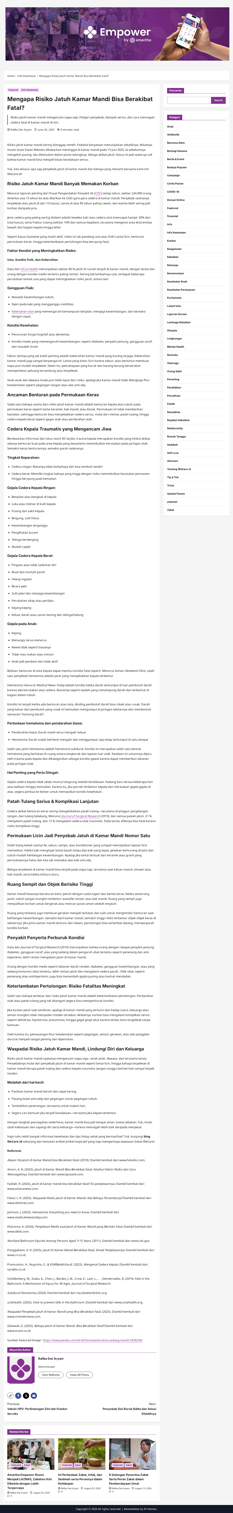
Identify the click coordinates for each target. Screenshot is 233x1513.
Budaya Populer (177, 167)
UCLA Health (29, 269)
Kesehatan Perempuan (181, 289)
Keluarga (172, 265)
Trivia (170, 485)
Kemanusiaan (175, 273)
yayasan (172, 501)
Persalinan (173, 395)
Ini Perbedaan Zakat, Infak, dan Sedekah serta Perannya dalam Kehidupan (80, 1479)
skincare (172, 461)
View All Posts (79, 1375)
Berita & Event (175, 159)
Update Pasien (176, 493)
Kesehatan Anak (177, 281)
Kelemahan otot (23, 311)
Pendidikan (174, 387)
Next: (129, 1409)
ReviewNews (131, 1509)
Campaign (173, 175)
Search (218, 100)
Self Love (173, 452)
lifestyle (172, 330)
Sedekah (172, 444)
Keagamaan (174, 248)
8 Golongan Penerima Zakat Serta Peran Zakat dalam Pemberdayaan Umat (128, 1479)
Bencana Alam (176, 142)
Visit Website (51, 1375)
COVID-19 (173, 191)
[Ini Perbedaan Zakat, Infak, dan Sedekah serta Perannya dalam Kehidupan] (81, 1454)
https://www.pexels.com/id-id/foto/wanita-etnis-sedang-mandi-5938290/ (93, 1340)
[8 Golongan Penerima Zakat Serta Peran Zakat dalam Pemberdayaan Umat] (132, 1454)
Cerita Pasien (175, 183)
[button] (10, 1395)
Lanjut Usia (174, 306)
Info (169, 224)
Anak (170, 126)
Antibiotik (173, 134)
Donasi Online (176, 199)
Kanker (171, 240)
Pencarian (175, 90)
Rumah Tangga (176, 436)
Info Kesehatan (29, 89)
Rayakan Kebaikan (178, 420)
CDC (98, 193)
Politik (171, 403)
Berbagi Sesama (177, 150)
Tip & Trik (173, 477)
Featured (13, 89)
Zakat (27, 1465)
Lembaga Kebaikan (179, 322)
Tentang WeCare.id (179, 469)
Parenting (173, 379)
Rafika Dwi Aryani (21, 129)
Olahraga (173, 363)
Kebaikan (173, 257)
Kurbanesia (174, 297)
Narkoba (172, 354)
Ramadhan (173, 412)
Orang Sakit (174, 371)
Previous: (37, 1409)
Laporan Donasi (177, 314)
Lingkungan (174, 338)
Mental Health (175, 346)
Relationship (175, 428)
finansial (172, 216)
